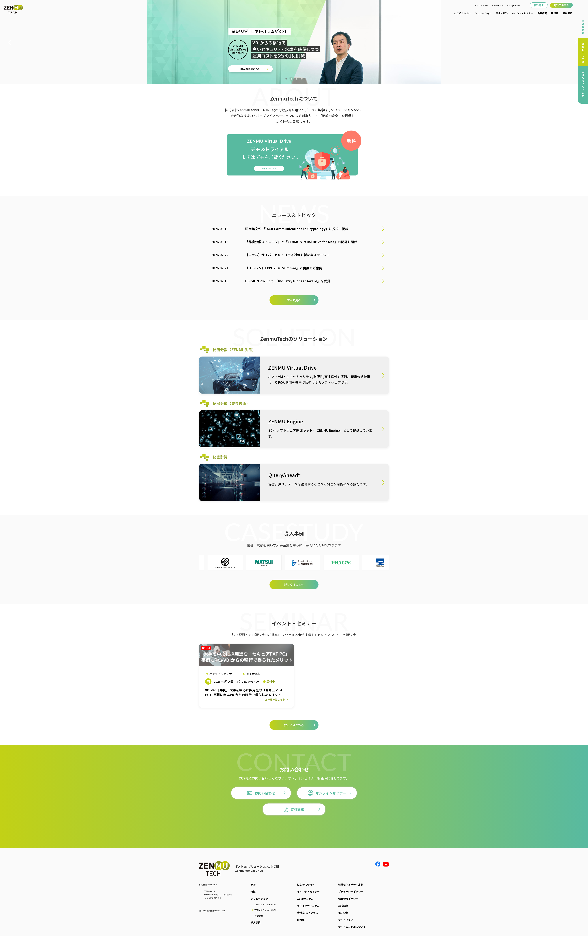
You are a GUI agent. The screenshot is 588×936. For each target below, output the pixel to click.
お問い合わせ (265, 792)
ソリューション (483, 13)
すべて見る (294, 300)
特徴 (253, 891)
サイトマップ (345, 919)
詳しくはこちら (234, 65)
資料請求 (539, 5)
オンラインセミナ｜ (583, 87)
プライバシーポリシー (350, 891)
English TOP (514, 5)
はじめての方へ (462, 13)
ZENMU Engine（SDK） (266, 910)
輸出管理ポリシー (348, 898)
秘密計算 (258, 915)
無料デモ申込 (561, 5)
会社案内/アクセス (307, 912)
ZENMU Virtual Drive (265, 904)
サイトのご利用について (352, 927)
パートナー (498, 5)
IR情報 (554, 13)
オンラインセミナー (330, 792)
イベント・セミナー (522, 13)
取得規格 (343, 905)
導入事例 (255, 922)
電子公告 (343, 912)
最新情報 (567, 13)
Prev (10, 42)
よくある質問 (482, 5)
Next (577, 42)
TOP (253, 884)
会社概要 (542, 13)
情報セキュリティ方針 (350, 884)
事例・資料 (502, 13)
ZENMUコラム (305, 898)
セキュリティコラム (308, 905)
